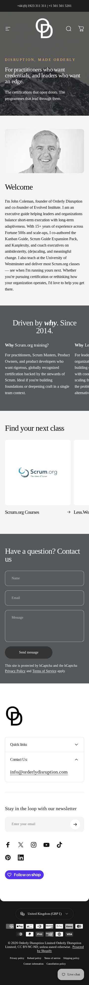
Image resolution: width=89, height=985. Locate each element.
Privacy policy (17, 958)
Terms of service (52, 958)
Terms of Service (44, 671)
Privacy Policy (15, 671)
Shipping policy (71, 958)
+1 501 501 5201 (60, 6)
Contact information (33, 963)
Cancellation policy (56, 963)
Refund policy (34, 958)
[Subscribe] (75, 824)
